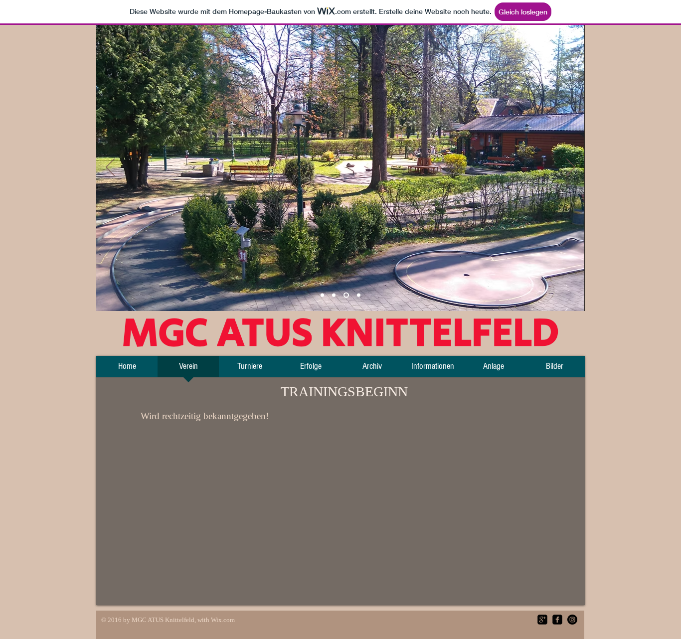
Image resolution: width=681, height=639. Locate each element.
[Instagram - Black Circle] (572, 620)
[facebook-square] (557, 620)
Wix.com (223, 620)
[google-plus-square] (542, 620)
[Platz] (334, 295)
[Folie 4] (358, 295)
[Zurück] (110, 168)
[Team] (322, 295)
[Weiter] (570, 168)
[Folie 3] (346, 295)
